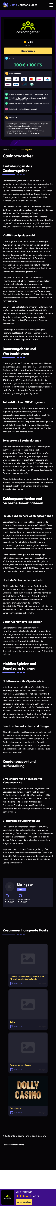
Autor (12, 1022)
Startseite (6, 150)
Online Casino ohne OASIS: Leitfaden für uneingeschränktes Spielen (27, 977)
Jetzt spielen (24, 1201)
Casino (15, 150)
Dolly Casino (15, 1108)
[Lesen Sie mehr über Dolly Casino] (28, 1091)
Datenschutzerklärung (20, 1065)
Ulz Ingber (25, 884)
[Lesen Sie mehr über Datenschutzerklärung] (28, 1048)
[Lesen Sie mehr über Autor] (28, 1004)
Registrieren (28, 50)
